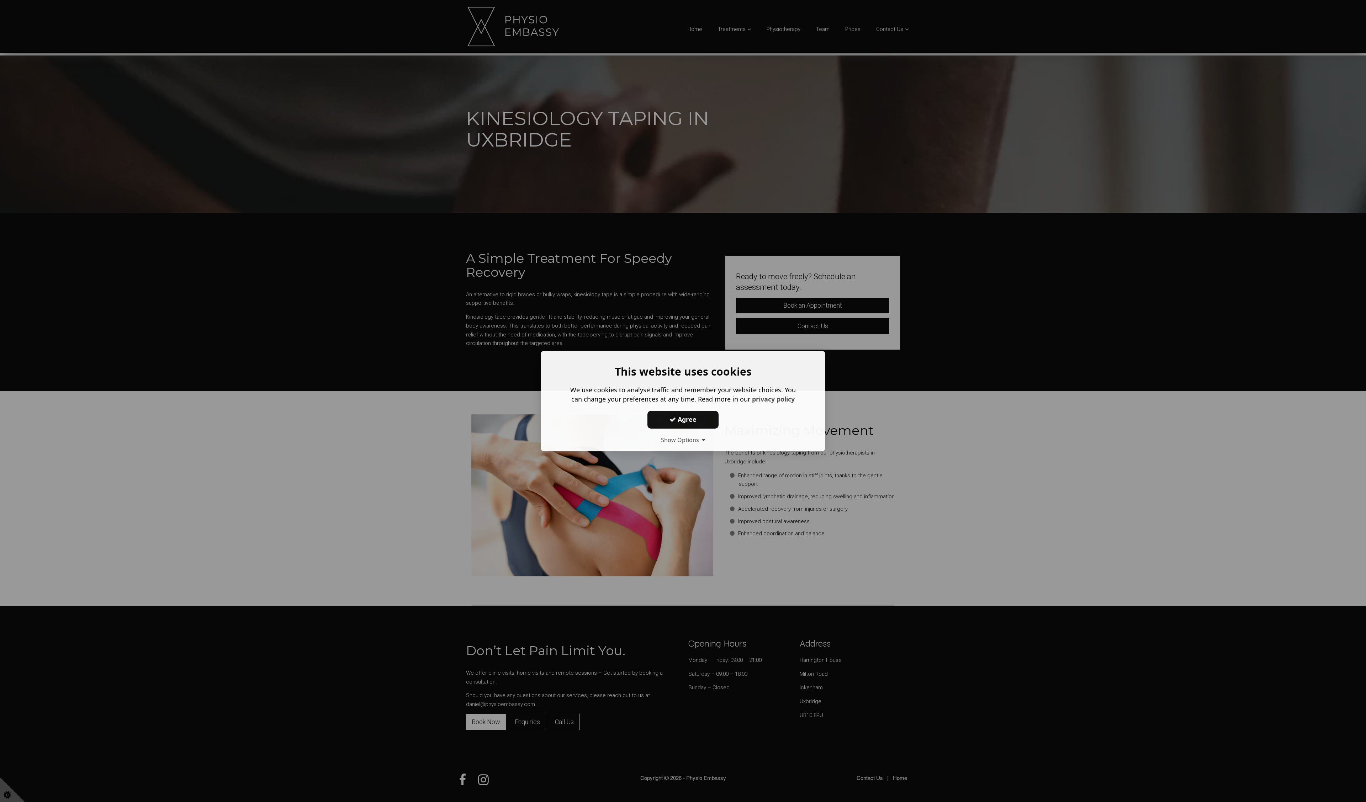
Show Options (681, 440)
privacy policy (773, 399)
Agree (686, 419)
